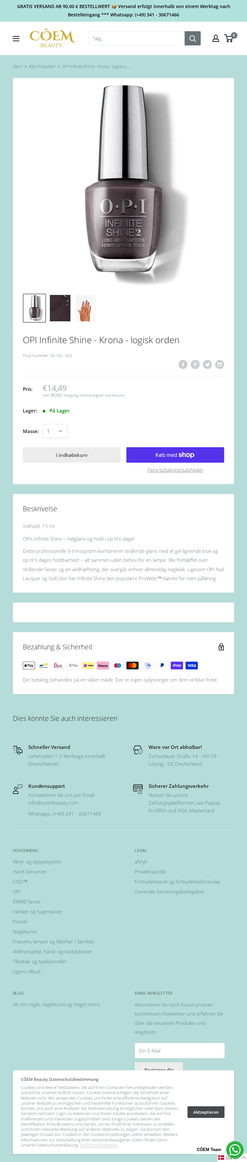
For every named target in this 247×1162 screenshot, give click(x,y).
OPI (17, 891)
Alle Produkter (42, 66)
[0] (229, 38)
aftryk (141, 861)
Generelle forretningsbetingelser (170, 891)
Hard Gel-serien (30, 871)
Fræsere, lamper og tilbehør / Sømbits (54, 941)
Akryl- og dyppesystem (37, 861)
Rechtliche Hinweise (98, 1145)
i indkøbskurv (71, 455)
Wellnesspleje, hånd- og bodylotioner (52, 951)
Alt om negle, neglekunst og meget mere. (57, 1004)
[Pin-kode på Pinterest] (195, 364)
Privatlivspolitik (150, 871)
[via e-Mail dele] (219, 364)
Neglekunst (25, 931)
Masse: (31, 431)
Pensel (20, 921)
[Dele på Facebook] (183, 364)
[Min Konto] (216, 38)
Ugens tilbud (26, 971)
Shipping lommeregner (83, 395)
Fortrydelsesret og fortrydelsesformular (177, 881)
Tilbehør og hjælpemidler (40, 961)
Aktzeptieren (206, 1112)
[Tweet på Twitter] (207, 364)
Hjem (18, 66)
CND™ (20, 881)
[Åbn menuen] (16, 38)
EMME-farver (27, 901)
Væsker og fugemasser (37, 911)
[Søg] (193, 38)
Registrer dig (158, 1070)
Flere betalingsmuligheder (175, 470)
